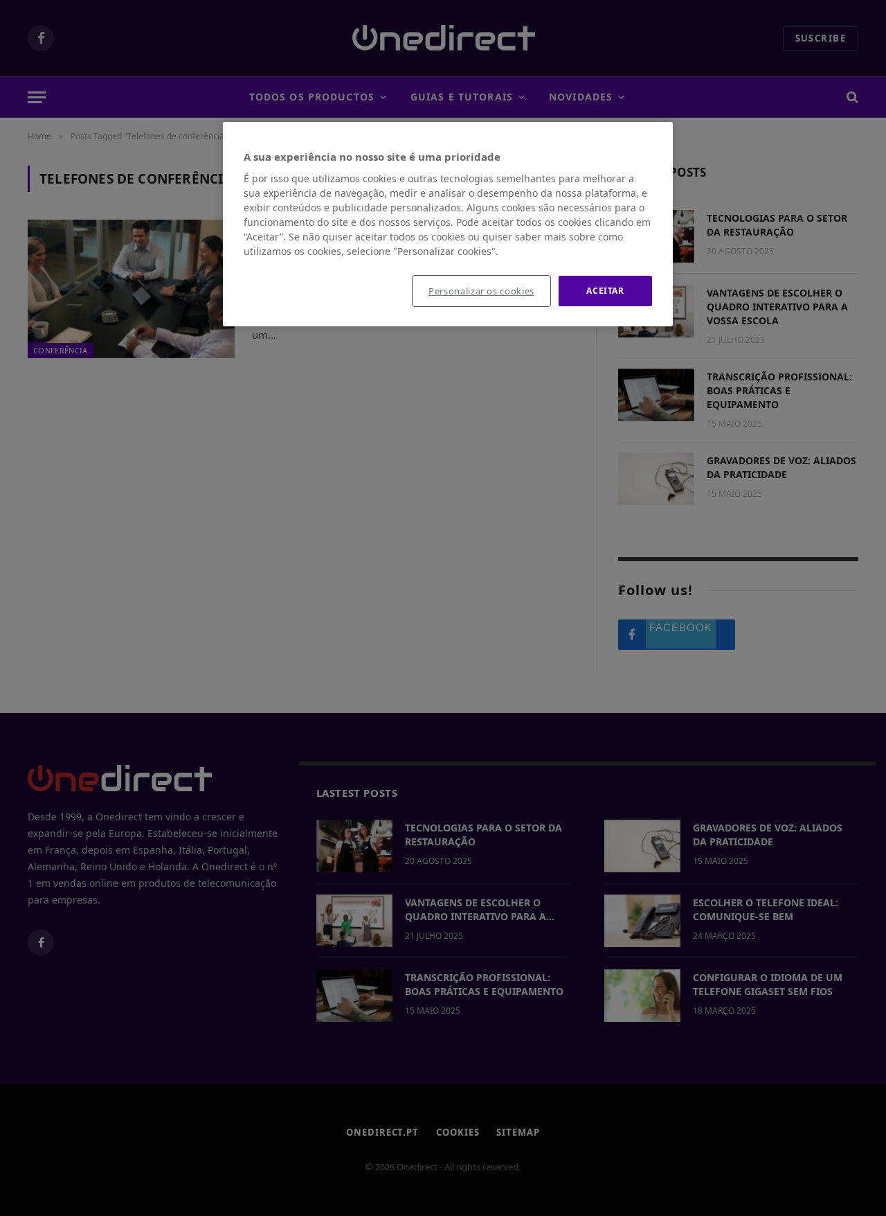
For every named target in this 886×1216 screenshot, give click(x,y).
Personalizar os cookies (481, 291)
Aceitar (605, 291)
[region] (448, 224)
